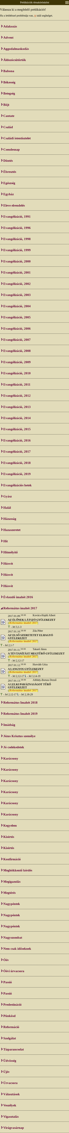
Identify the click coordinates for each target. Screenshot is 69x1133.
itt (35, 15)
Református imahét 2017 (23, 622)
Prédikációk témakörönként (34, 2)
